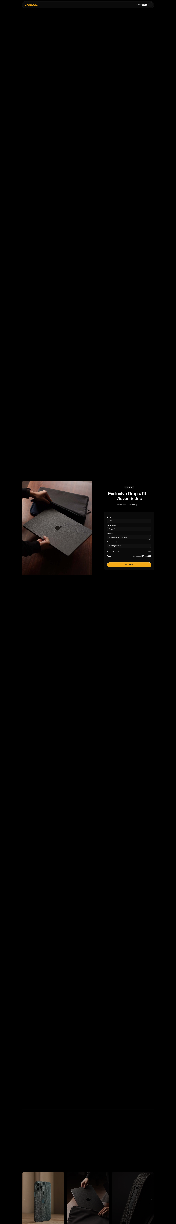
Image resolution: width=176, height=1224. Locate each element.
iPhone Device (111, 525)
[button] (24, 1200)
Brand (109, 517)
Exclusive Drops (129, 487)
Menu (144, 5)
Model (109, 533)
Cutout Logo (112, 542)
